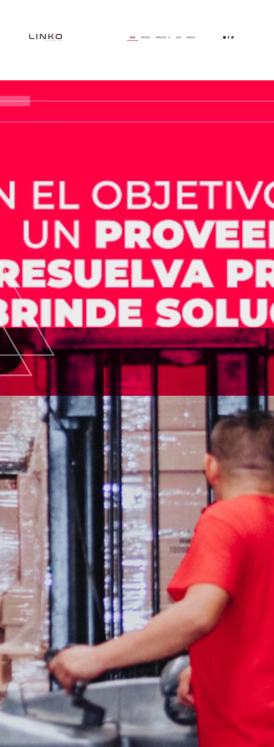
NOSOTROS (145, 37)
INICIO (132, 37)
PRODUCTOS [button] (161, 37)
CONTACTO (190, 37)
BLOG (178, 37)
